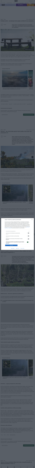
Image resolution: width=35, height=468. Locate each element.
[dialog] (17, 234)
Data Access (17, 248)
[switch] (28, 233)
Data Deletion (13, 248)
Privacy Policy (22, 248)
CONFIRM (11, 245)
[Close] (32, 220)
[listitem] (17, 231)
